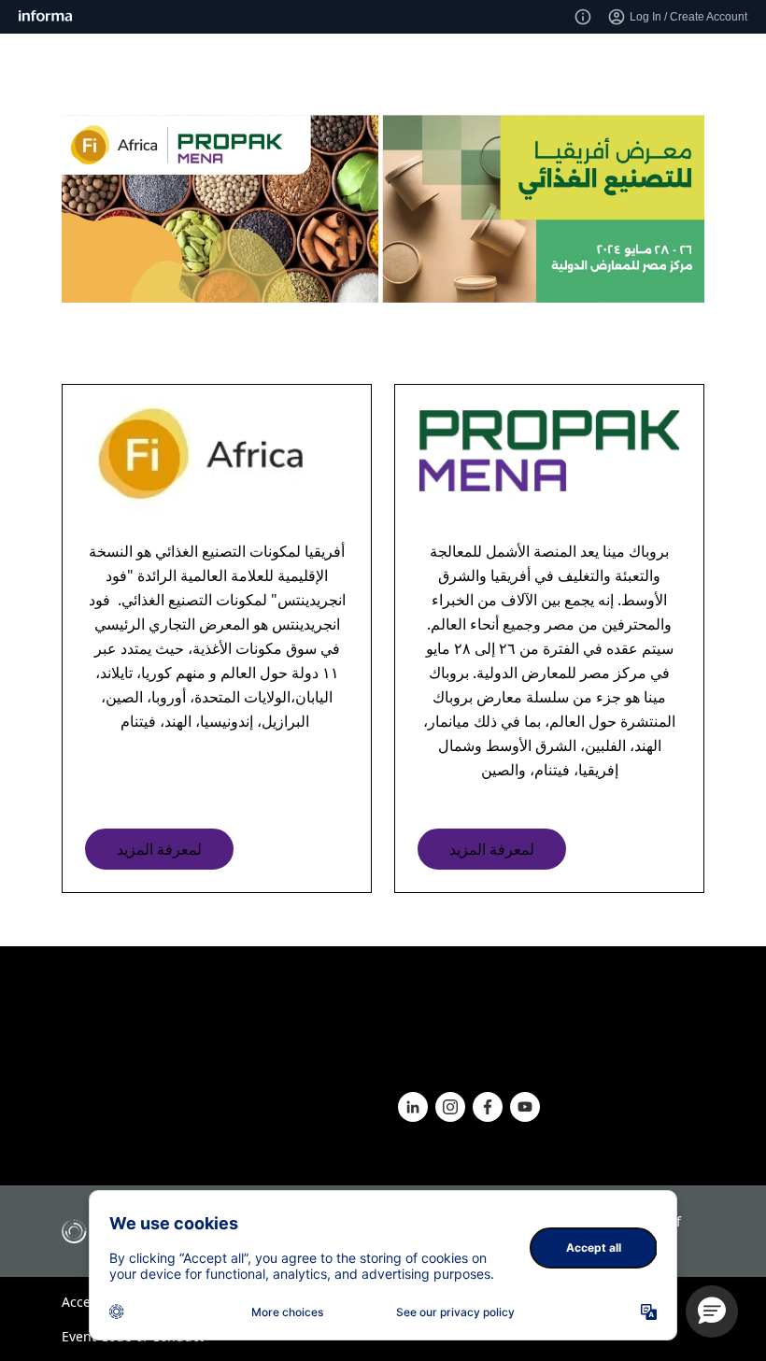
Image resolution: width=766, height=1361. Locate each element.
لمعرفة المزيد (159, 849)
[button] (712, 1311)
